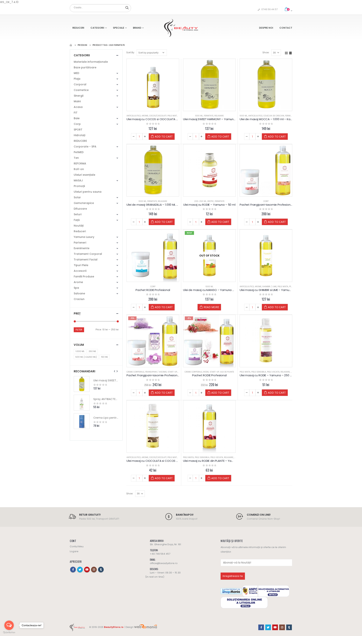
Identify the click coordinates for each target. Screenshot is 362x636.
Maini (77, 101)
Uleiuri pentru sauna (87, 192)
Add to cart (164, 136)
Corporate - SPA (85, 146)
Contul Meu (77, 546)
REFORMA (80, 163)
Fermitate (208, 115)
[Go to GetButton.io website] (9, 632)
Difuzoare (80, 209)
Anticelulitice (134, 115)
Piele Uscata (273, 371)
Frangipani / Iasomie (156, 371)
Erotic (210, 201)
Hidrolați (79, 135)
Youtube (87, 569)
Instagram (94, 569)
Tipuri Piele (81, 265)
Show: (265, 52)
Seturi (77, 214)
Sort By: (130, 52)
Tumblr (101, 569)
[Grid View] (286, 52)
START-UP (172, 371)
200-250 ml (200, 201)
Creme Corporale (135, 371)
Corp (265, 201)
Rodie (206, 371)
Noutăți (79, 226)
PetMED (79, 152)
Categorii (97, 28)
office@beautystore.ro (164, 563)
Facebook (73, 569)
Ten (76, 158)
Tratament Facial (85, 259)
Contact (285, 28)
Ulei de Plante (227, 371)
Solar (77, 197)
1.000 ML (79, 351)
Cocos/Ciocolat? (157, 115)
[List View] (290, 52)
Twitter (80, 569)
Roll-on (79, 169)
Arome (145, 115)
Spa (76, 288)
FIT (75, 113)
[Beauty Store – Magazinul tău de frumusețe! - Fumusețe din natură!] (181, 28)
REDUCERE (80, 141)
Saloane (79, 293)
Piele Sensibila (258, 371)
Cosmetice (81, 90)
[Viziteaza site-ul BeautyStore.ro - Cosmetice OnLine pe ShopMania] (231, 591)
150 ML (104, 356)
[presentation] (114, 371)
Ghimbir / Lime (269, 286)
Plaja (77, 79)
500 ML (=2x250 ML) (86, 356)
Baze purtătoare (85, 67)
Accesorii (80, 271)
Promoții (79, 186)
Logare (74, 551)
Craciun (79, 299)
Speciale (118, 28)
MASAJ (78, 180)
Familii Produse (84, 276)
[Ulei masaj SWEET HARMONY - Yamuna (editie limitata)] (82, 384)
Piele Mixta (172, 115)
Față (77, 220)
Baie (77, 118)
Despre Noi (266, 28)
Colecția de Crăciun (273, 115)
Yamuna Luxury (84, 237)
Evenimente (81, 248)
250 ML (92, 351)
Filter (79, 329)
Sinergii (78, 96)
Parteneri (80, 242)
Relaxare (219, 115)
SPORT (78, 129)
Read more (211, 307)
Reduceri (78, 28)
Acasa (78, 107)
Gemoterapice (84, 203)
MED (76, 73)
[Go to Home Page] (71, 45)
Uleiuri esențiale (84, 175)
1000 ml (199, 115)
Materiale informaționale (91, 62)
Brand (137, 28)
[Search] (127, 7)
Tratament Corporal (88, 254)
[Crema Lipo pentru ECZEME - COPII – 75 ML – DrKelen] (82, 421)
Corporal (80, 84)
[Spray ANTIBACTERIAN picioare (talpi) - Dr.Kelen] (82, 403)
